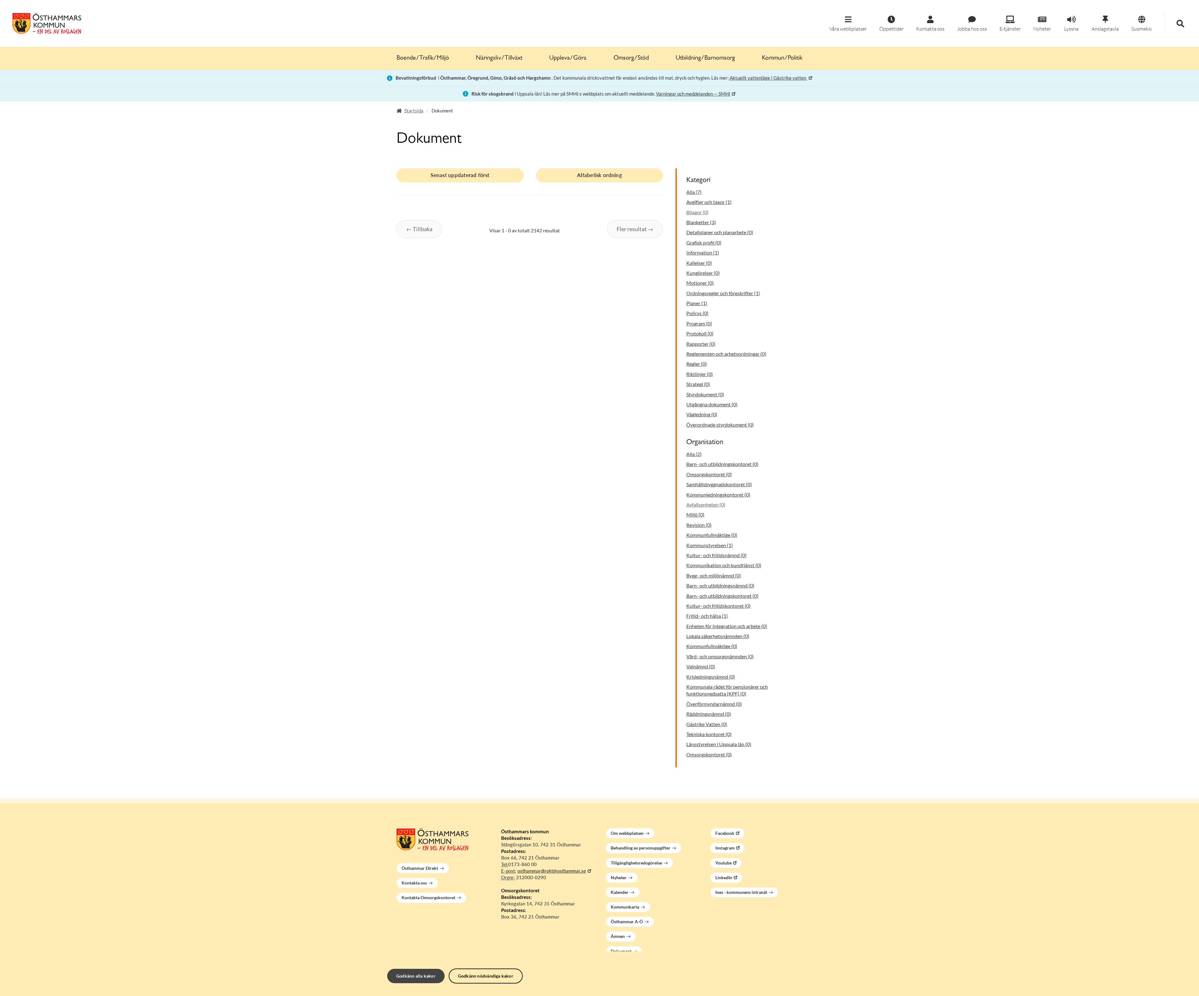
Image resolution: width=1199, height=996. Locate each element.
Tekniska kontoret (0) (709, 734)
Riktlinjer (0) (699, 374)
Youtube (723, 862)
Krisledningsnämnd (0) (710, 677)
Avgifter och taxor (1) (709, 202)
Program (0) (699, 323)
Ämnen (618, 936)
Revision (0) (699, 525)
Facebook (724, 833)
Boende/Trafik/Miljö (423, 58)
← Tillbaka (419, 228)
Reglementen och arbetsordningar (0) (726, 354)
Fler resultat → (635, 228)
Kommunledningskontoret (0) (718, 495)
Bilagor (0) (697, 212)
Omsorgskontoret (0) (709, 474)
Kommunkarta (625, 906)
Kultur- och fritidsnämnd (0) (716, 555)
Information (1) (702, 252)
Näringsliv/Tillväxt (499, 58)
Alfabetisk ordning (599, 175)
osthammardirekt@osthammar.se (551, 871)
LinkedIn (723, 877)
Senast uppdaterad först (460, 175)
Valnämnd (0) (700, 666)
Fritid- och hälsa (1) (707, 616)
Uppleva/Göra (567, 58)
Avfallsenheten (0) (705, 505)
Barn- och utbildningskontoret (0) (722, 464)
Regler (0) (696, 364)
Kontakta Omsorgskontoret (428, 897)
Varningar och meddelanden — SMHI (693, 94)
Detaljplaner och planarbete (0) (719, 232)
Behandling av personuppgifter (640, 847)
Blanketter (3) (701, 222)
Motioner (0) (700, 283)
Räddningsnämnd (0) (708, 714)
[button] (848, 24)
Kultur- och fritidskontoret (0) (718, 606)
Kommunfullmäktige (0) (711, 535)
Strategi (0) (698, 384)
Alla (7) (694, 192)
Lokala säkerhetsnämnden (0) (717, 636)
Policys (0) (697, 313)
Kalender (620, 892)
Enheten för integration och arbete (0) (726, 626)
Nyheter (619, 877)
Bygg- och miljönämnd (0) (713, 575)
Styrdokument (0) (705, 394)
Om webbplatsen (627, 833)
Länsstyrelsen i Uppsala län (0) (718, 744)
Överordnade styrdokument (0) (720, 425)
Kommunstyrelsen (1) (709, 545)
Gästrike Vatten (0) (706, 724)
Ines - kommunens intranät (741, 892)
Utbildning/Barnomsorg (705, 58)
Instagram (725, 847)
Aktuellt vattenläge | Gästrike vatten (768, 78)
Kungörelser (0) (703, 273)
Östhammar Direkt (420, 868)
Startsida (413, 110)
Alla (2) (694, 454)
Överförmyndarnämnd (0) (714, 704)
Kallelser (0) (699, 263)
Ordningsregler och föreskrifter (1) (723, 293)
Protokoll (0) (699, 333)
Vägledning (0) (701, 414)
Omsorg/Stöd (631, 58)
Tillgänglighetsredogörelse (636, 862)
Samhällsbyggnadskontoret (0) (719, 484)
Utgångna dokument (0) (712, 404)
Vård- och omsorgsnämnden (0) (720, 656)
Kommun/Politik (782, 58)
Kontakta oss (414, 882)
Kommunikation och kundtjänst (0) (723, 565)
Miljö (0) (695, 515)
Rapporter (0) (700, 344)
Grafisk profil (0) (703, 242)
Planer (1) (696, 303)
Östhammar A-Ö (627, 921)
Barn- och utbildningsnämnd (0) (720, 585)
